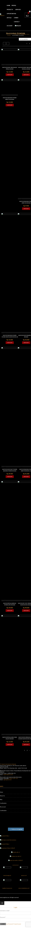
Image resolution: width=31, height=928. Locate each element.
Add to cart (9, 74)
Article (9, 17)
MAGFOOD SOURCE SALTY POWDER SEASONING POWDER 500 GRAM (9, 470)
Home (8, 5)
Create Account (17, 924)
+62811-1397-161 (13, 778)
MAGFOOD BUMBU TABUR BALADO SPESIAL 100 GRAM (9, 68)
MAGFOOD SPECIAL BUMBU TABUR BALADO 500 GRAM (9, 738)
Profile (14, 5)
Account (9, 25)
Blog (1, 799)
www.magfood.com (5, 897)
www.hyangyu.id (7, 875)
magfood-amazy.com (7, 888)
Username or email (5, 910)
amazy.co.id (24, 875)
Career (16, 17)
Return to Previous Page (21, 34)
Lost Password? (10, 924)
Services (18, 9)
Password (3, 917)
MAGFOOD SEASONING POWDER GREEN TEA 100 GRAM (9, 98)
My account (3, 806)
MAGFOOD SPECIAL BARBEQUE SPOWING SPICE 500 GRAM (9, 604)
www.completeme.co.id (23, 888)
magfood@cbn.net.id (8, 774)
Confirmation (3, 803)
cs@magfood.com (7, 779)
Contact (17, 21)
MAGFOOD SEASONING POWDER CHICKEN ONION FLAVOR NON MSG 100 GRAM (10, 336)
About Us (2, 795)
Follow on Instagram (16, 829)
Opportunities (11, 13)
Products (10, 9)
